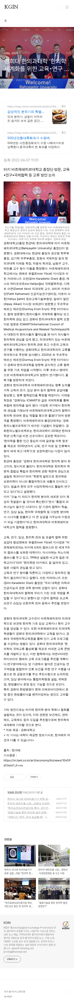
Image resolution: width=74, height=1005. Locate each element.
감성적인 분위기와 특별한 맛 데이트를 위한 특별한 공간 (26, 112)
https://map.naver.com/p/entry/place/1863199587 (33, 106)
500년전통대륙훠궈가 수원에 (28, 138)
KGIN (11, 7)
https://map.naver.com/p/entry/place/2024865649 (33, 132)
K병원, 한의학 (15, 792)
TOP (67, 993)
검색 (59, 7)
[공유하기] (17, 777)
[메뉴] (67, 7)
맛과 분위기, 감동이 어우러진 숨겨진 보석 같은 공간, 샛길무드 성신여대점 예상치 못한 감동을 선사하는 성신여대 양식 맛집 (26, 119)
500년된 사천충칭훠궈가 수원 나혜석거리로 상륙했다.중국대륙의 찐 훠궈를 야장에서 (35, 145)
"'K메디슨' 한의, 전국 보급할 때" (25, 816)
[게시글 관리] (21, 777)
